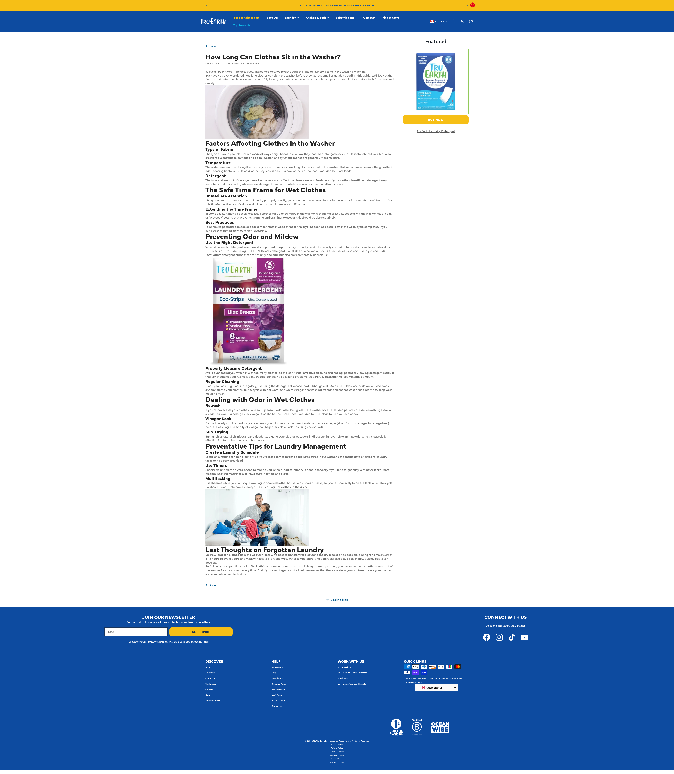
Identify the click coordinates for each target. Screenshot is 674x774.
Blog (207, 694)
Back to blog (339, 599)
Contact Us (277, 705)
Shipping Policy (279, 683)
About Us (209, 667)
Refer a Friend (344, 667)
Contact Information (337, 762)
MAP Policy (277, 694)
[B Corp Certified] (417, 727)
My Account (277, 667)
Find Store (210, 672)
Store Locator (278, 700)
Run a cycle (251, 390)
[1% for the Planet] (396, 727)
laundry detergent (273, 251)
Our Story (210, 678)
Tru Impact (210, 683)
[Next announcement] (467, 5)
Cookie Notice (337, 759)
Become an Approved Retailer (352, 683)
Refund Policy (278, 689)
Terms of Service (337, 751)
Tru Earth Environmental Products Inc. (333, 741)
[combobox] (436, 687)
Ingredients (277, 678)
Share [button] (212, 46)
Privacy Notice (337, 744)
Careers (209, 689)
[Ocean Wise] (440, 727)
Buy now (436, 119)
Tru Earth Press (212, 700)
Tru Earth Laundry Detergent (436, 131)
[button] (292, 17)
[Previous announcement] (206, 5)
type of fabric (220, 154)
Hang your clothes (283, 436)
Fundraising (343, 678)
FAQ (274, 672)
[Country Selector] (433, 21)
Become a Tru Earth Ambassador (353, 672)
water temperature (223, 167)
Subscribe (201, 632)
